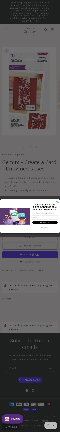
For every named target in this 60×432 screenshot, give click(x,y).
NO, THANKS (45, 227)
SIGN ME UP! (45, 222)
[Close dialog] (57, 201)
